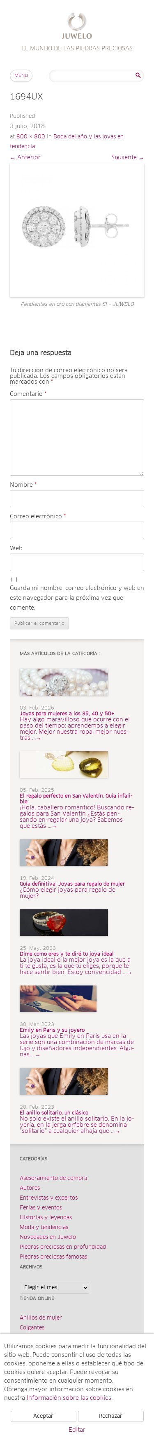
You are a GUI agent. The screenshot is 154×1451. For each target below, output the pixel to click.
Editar (77, 1430)
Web (16, 548)
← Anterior (25, 157)
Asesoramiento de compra (53, 1178)
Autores (30, 1188)
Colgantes (32, 1328)
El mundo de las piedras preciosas (77, 27)
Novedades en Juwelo (48, 1237)
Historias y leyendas (46, 1217)
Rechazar (110, 1416)
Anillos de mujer (41, 1318)
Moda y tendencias (44, 1227)
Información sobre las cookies (69, 1398)
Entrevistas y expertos (49, 1198)
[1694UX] (77, 230)
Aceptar (43, 1416)
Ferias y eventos (41, 1208)
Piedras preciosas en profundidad (63, 1247)
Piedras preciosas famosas (53, 1257)
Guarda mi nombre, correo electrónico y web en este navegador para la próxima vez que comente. (77, 598)
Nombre (23, 485)
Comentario (28, 394)
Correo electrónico (38, 517)
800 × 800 (30, 137)
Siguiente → (127, 157)
